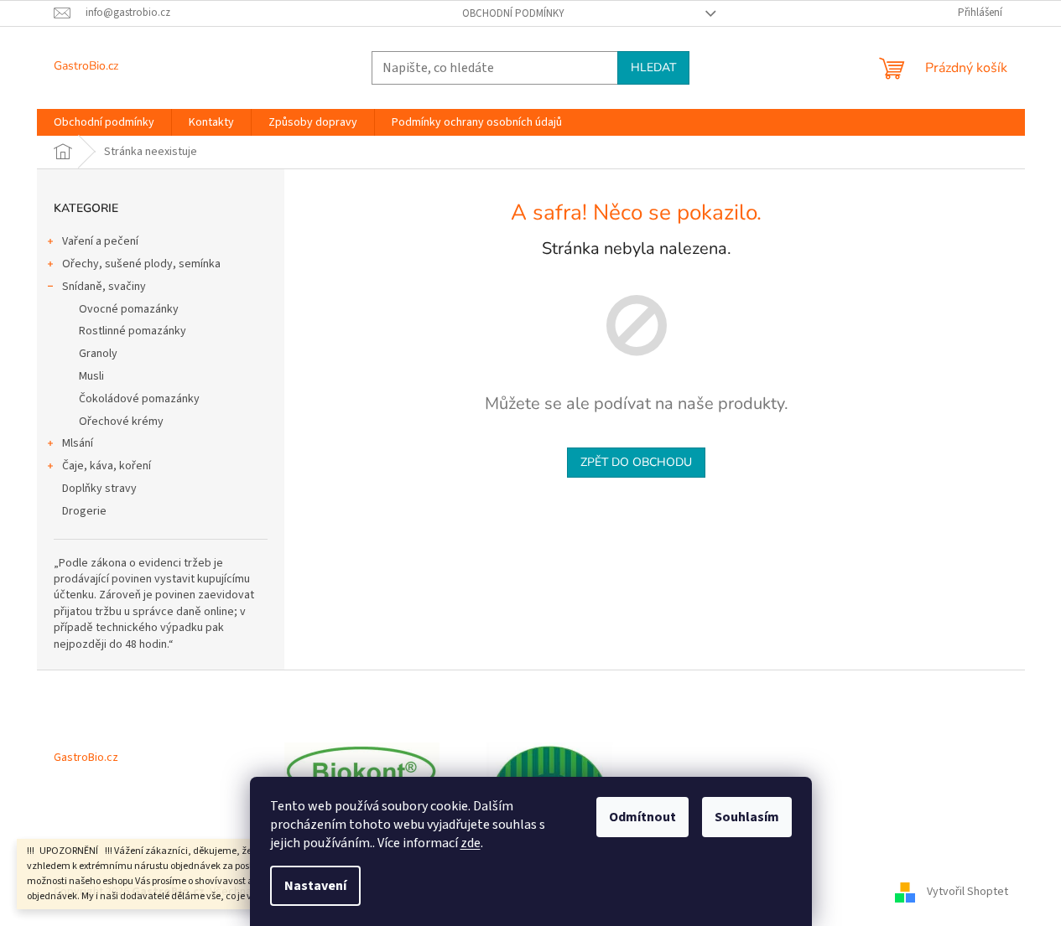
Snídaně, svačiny (104, 286)
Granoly (98, 353)
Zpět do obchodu (636, 462)
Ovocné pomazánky (129, 309)
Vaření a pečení (100, 241)
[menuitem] (104, 122)
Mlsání (77, 443)
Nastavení (315, 886)
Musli (91, 376)
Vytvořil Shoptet (967, 891)
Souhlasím (747, 817)
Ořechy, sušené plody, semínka (141, 264)
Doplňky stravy (99, 488)
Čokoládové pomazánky (139, 399)
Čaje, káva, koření (106, 466)
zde (470, 843)
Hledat (653, 67)
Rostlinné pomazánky (132, 331)
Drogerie (84, 511)
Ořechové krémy (121, 421)
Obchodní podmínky (513, 13)
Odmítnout (642, 817)
